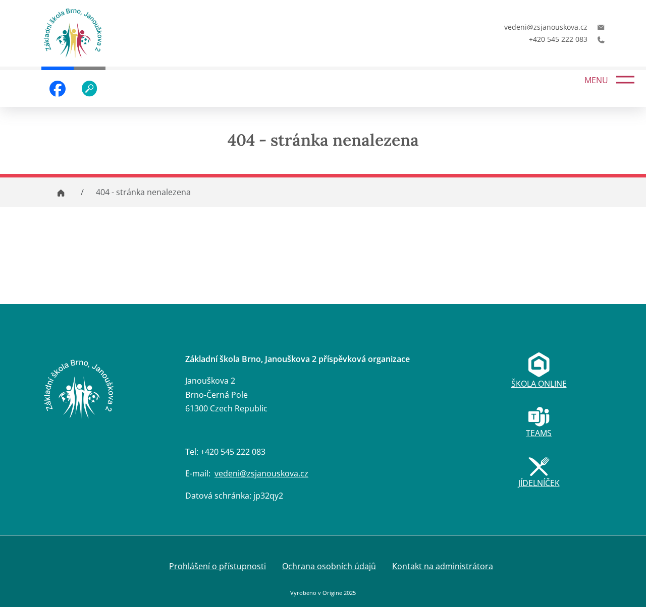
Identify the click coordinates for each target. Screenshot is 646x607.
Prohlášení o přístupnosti (217, 566)
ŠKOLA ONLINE (539, 383)
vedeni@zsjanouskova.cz (261, 473)
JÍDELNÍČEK (539, 483)
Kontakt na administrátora (442, 566)
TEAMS (539, 433)
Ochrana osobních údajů (329, 566)
